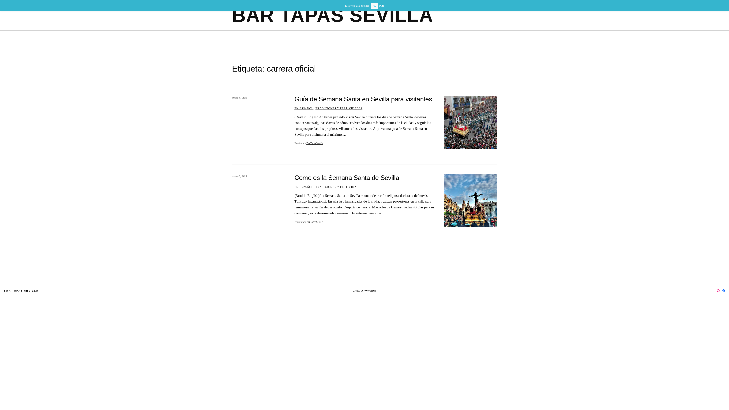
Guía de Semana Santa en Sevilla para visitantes (363, 99)
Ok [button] (374, 6)
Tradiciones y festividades (339, 108)
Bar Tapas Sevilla (332, 15)
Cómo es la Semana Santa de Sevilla (346, 177)
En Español (303, 108)
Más (381, 5)
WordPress (370, 290)
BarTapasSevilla (314, 143)
